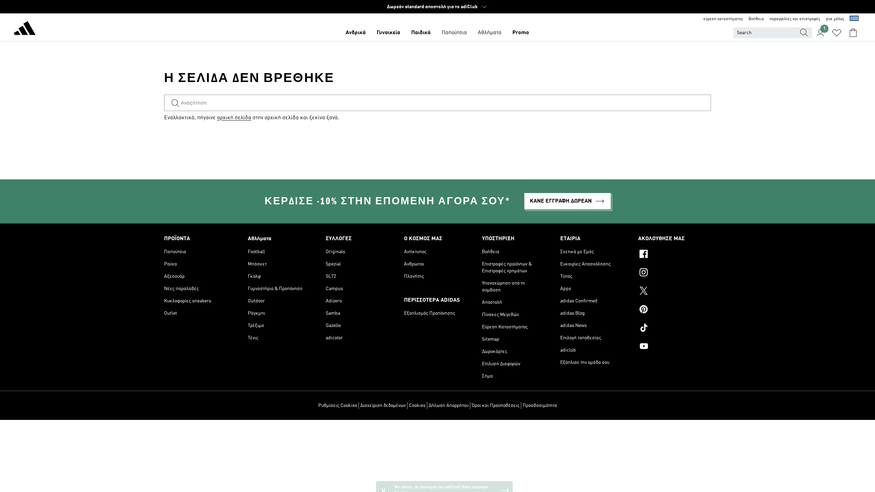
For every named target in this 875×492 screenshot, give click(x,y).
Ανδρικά (356, 33)
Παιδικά (421, 33)
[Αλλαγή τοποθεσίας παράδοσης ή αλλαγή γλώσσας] (854, 19)
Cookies (417, 405)
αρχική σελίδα (234, 118)
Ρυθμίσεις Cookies (337, 405)
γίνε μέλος (835, 19)
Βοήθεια (756, 19)
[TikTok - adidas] (674, 328)
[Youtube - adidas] (674, 347)
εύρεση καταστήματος (723, 19)
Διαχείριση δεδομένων (383, 405)
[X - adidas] (674, 292)
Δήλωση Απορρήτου (449, 405)
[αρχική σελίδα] (25, 29)
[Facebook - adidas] (674, 255)
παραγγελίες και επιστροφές (794, 19)
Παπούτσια (454, 33)
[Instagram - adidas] (674, 273)
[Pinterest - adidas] (674, 310)
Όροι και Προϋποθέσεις (496, 405)
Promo (520, 33)
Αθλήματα (489, 33)
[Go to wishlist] (837, 33)
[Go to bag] (853, 33)
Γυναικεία (388, 33)
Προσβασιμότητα (540, 405)
